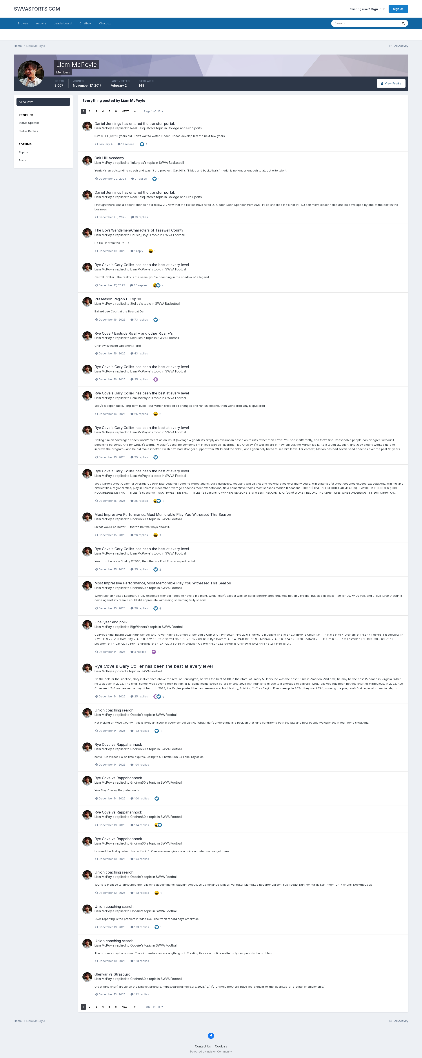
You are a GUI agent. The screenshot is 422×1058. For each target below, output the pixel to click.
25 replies (140, 285)
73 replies (140, 319)
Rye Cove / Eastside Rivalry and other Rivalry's (134, 333)
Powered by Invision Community (211, 1051)
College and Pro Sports (185, 128)
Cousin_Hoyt (139, 235)
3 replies (139, 651)
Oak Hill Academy (109, 158)
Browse (23, 23)
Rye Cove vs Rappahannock (118, 744)
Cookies (221, 1046)
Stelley (135, 303)
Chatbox (85, 23)
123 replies (141, 730)
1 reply (138, 251)
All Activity (26, 101)
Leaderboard (63, 23)
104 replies (141, 764)
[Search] (403, 23)
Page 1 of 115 (153, 111)
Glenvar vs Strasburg (112, 974)
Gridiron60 (138, 519)
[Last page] (135, 111)
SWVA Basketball (171, 162)
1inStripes (137, 162)
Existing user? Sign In (366, 9)
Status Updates (383, 23)
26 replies (140, 535)
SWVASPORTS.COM (37, 9)
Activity (41, 23)
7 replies (140, 178)
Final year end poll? (111, 622)
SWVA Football (174, 235)
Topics (23, 152)
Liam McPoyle (105, 128)
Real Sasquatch (141, 128)
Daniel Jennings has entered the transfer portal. (135, 123)
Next (125, 111)
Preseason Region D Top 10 (118, 299)
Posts (22, 160)
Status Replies (28, 131)
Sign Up (398, 9)
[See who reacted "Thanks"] (155, 379)
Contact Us (203, 1046)
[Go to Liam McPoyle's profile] (87, 126)
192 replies (141, 994)
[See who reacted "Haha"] (150, 250)
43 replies (140, 353)
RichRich (136, 338)
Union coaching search (114, 710)
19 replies (127, 144)
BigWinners (138, 627)
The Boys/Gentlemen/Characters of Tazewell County (139, 230)
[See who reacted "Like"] (142, 144)
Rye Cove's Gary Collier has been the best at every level (142, 265)
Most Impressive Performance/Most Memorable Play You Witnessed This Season (163, 514)
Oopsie (135, 715)
